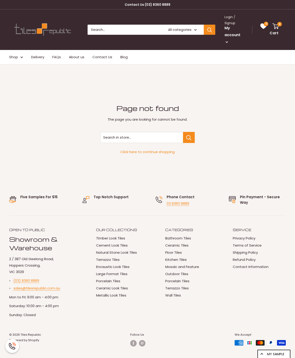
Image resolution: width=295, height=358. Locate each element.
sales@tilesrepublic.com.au (36, 288)
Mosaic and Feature (182, 266)
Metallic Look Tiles (111, 295)
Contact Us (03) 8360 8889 (147, 4)
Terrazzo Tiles (108, 259)
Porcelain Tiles (108, 281)
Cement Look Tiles (112, 245)
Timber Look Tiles (110, 238)
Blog (124, 57)
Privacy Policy (244, 238)
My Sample (275, 354)
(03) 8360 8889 (26, 280)
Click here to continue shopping (147, 151)
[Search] (209, 30)
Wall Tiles (173, 295)
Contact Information (250, 266)
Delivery (37, 57)
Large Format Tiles (111, 273)
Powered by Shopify (24, 340)
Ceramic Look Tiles (112, 288)
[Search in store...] (189, 137)
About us (76, 57)
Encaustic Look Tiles (113, 266)
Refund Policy (244, 259)
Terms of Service (247, 245)
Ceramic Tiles (177, 245)
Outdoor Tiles (176, 273)
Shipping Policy (245, 252)
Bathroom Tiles (178, 238)
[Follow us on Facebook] (133, 343)
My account (232, 32)
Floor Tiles (173, 252)
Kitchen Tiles (176, 259)
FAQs (56, 57)
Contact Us (102, 57)
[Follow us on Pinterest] (142, 343)
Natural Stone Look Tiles (116, 252)
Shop (13, 57)
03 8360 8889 (178, 203)
